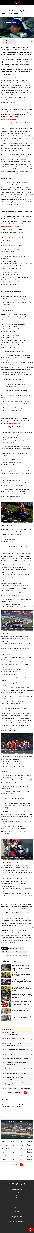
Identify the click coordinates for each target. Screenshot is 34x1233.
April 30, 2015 (18, 427)
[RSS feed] (25, 1184)
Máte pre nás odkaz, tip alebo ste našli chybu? (19, 955)
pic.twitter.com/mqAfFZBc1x (18, 909)
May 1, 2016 (26, 912)
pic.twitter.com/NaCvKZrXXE (10, 119)
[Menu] (32, 3)
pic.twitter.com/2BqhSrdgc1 (17, 299)
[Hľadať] (2, 2)
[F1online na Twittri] (17, 1184)
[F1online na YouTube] (13, 1184)
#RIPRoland (7, 423)
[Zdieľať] (31, 41)
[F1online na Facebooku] (9, 1184)
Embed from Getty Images (7, 837)
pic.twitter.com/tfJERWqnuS (10, 226)
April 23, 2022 (18, 232)
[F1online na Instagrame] (21, 1184)
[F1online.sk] (17, 2)
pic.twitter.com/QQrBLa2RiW (21, 423)
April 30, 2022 (25, 123)
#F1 (2, 423)
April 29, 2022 (5, 305)
